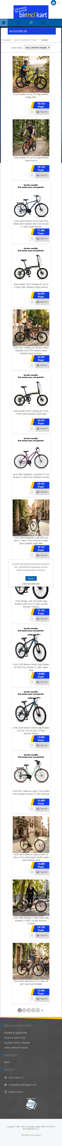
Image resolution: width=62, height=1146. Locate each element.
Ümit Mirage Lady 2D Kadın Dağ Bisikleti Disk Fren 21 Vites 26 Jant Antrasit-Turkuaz (31, 604)
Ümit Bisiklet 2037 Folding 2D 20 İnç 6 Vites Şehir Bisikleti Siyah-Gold (31, 412)
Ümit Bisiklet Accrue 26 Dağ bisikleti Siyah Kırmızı (31, 159)
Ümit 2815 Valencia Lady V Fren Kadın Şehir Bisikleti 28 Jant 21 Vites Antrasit (31, 792)
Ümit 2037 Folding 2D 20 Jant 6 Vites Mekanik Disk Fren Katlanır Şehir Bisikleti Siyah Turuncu (31, 350)
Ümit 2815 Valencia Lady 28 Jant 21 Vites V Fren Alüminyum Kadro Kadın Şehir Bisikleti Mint (31, 857)
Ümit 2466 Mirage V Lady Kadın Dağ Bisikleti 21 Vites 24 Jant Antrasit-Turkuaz (31, 920)
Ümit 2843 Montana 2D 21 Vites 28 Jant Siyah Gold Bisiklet (31, 982)
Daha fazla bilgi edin (31, 583)
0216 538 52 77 (16, 1077)
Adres (7, 1062)
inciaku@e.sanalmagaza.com (23, 1084)
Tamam (31, 578)
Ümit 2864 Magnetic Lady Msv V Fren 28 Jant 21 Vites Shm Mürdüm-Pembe (31, 476)
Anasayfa (6, 39)
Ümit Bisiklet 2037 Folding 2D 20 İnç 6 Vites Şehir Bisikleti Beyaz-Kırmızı (31, 286)
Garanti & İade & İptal (14, 1037)
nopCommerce (35, 1135)
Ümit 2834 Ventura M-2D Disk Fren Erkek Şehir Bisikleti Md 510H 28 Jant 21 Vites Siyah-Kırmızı (31, 223)
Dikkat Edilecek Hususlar (16, 1047)
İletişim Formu (16, 1091)
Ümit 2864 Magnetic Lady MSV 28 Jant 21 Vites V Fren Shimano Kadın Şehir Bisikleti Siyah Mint (31, 540)
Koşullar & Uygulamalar (15, 1032)
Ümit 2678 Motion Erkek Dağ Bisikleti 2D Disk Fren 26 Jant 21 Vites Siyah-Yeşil (31, 667)
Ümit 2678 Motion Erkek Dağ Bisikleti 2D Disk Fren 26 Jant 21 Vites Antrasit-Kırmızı (31, 730)
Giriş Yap (59, 2)
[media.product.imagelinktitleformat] (31, 74)
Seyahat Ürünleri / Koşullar (17, 1042)
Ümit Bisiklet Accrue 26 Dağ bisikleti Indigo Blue (31, 95)
